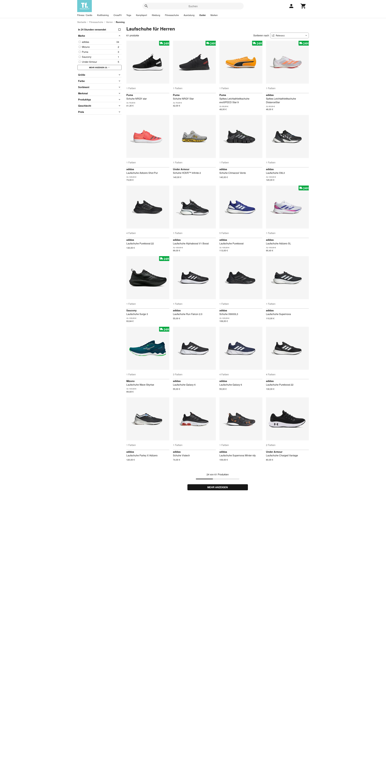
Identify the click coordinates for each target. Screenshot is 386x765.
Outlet (202, 15)
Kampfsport (141, 15)
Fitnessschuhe (172, 15)
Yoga (128, 15)
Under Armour (181, 169)
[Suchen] (146, 6)
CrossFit (118, 15)
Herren (109, 22)
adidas (270, 95)
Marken (214, 15)
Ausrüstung (189, 15)
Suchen (193, 6)
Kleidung (156, 15)
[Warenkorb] (303, 6)
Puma (129, 95)
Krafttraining (103, 15)
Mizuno (130, 381)
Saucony (131, 310)
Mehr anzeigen (217, 487)
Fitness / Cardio (84, 15)
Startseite (81, 22)
